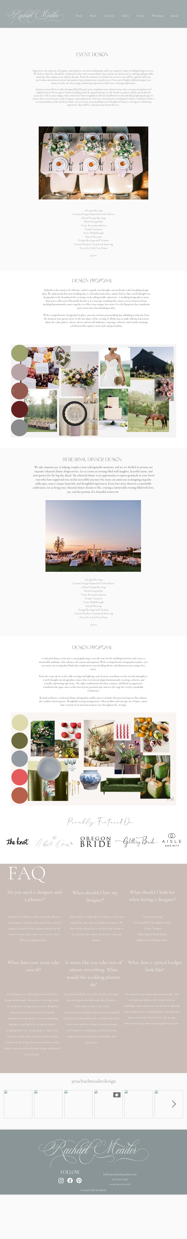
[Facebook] (70, 1180)
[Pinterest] (79, 1180)
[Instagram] (61, 1180)
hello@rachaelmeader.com (120, 1174)
